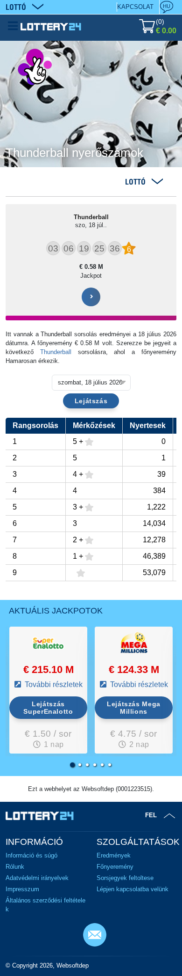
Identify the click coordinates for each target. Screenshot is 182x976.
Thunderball (55, 351)
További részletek (53, 684)
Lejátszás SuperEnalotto (48, 707)
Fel (151, 815)
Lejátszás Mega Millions (134, 707)
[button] (72, 765)
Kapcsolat (135, 6)
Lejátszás (91, 401)
